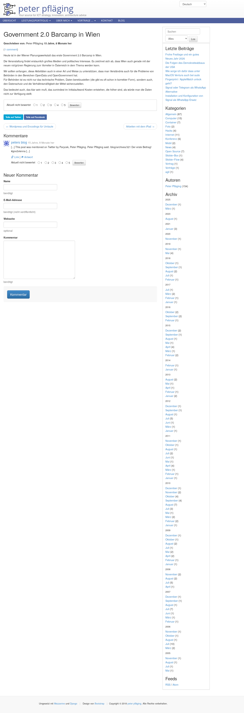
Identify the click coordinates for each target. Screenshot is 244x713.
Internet (169, 134)
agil (167, 172)
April (167, 347)
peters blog (19, 142)
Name (7, 181)
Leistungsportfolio (35, 20)
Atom (175, 684)
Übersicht (9, 20)
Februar (170, 279)
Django (73, 703)
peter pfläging (44, 6)
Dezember (171, 204)
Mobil (168, 143)
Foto (168, 126)
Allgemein (170, 114)
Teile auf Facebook (35, 117)
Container (170, 122)
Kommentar (11, 237)
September (171, 267)
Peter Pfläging (34, 43)
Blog (121, 20)
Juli (167, 275)
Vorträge (170, 167)
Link (17, 157)
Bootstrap (99, 703)
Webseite (9, 218)
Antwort (28, 157)
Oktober (170, 263)
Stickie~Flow (172, 159)
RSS (167, 684)
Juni (167, 422)
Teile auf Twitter (13, 117)
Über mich (63, 20)
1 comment (10, 49)
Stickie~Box (171, 155)
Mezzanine (59, 703)
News (168, 147)
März (168, 208)
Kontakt (107, 20)
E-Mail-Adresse (13, 200)
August (169, 218)
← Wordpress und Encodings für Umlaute (29, 126)
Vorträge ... (86, 20)
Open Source (172, 151)
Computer (171, 118)
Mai (167, 253)
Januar (169, 228)
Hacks (168, 130)
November (171, 238)
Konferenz (171, 139)
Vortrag (169, 163)
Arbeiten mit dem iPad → (140, 126)
